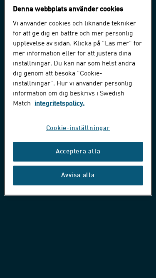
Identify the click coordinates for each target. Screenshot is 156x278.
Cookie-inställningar (78, 128)
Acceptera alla (78, 152)
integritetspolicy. (59, 103)
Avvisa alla (77, 176)
